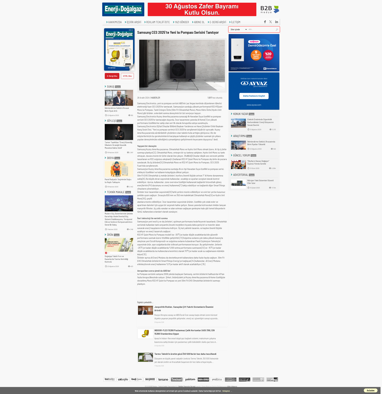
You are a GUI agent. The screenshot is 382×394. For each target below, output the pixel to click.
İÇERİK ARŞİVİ (134, 22)
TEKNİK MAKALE (115, 192)
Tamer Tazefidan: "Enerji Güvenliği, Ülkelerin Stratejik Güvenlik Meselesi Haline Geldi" (119, 145)
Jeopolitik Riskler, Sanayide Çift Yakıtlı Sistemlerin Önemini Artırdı (183, 308)
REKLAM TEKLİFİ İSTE (158, 22)
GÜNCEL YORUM (242, 155)
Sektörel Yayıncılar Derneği (186, 386)
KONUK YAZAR (241, 114)
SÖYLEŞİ (111, 120)
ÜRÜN (110, 234)
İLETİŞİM (235, 22)
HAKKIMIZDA (115, 22)
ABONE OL (199, 22)
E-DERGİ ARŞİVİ (218, 22)
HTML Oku (127, 76)
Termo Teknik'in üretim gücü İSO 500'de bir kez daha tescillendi (185, 353)
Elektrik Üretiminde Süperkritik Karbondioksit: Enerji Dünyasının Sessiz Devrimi (260, 122)
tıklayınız (226, 391)
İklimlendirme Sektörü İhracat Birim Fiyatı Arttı (117, 109)
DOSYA (110, 158)
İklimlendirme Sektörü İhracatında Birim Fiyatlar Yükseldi (261, 143)
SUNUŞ (110, 86)
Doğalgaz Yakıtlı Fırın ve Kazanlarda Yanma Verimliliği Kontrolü (116, 259)
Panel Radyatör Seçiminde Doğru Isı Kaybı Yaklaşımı (118, 180)
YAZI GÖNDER (182, 22)
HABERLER (155, 97)
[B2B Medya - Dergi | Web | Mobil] (270, 15)
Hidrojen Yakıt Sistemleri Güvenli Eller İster (260, 181)
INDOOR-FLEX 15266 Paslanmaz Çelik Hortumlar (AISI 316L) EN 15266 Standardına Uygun (184, 332)
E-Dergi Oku (112, 76)
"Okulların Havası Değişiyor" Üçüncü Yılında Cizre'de (258, 162)
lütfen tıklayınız (232, 386)
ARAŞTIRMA (239, 136)
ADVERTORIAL (241, 174)
